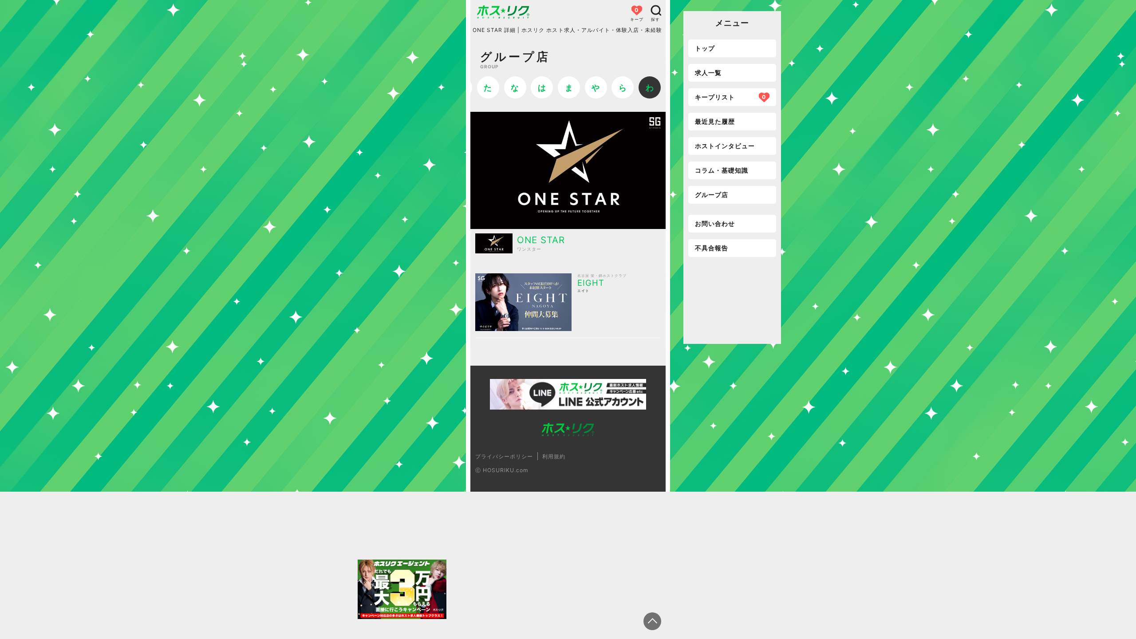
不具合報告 (711, 248)
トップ (705, 48)
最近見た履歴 (715, 121)
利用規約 (553, 456)
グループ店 (711, 194)
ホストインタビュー (725, 146)
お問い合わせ (715, 223)
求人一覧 (708, 72)
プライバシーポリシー (504, 456)
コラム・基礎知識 (721, 170)
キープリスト (730, 97)
